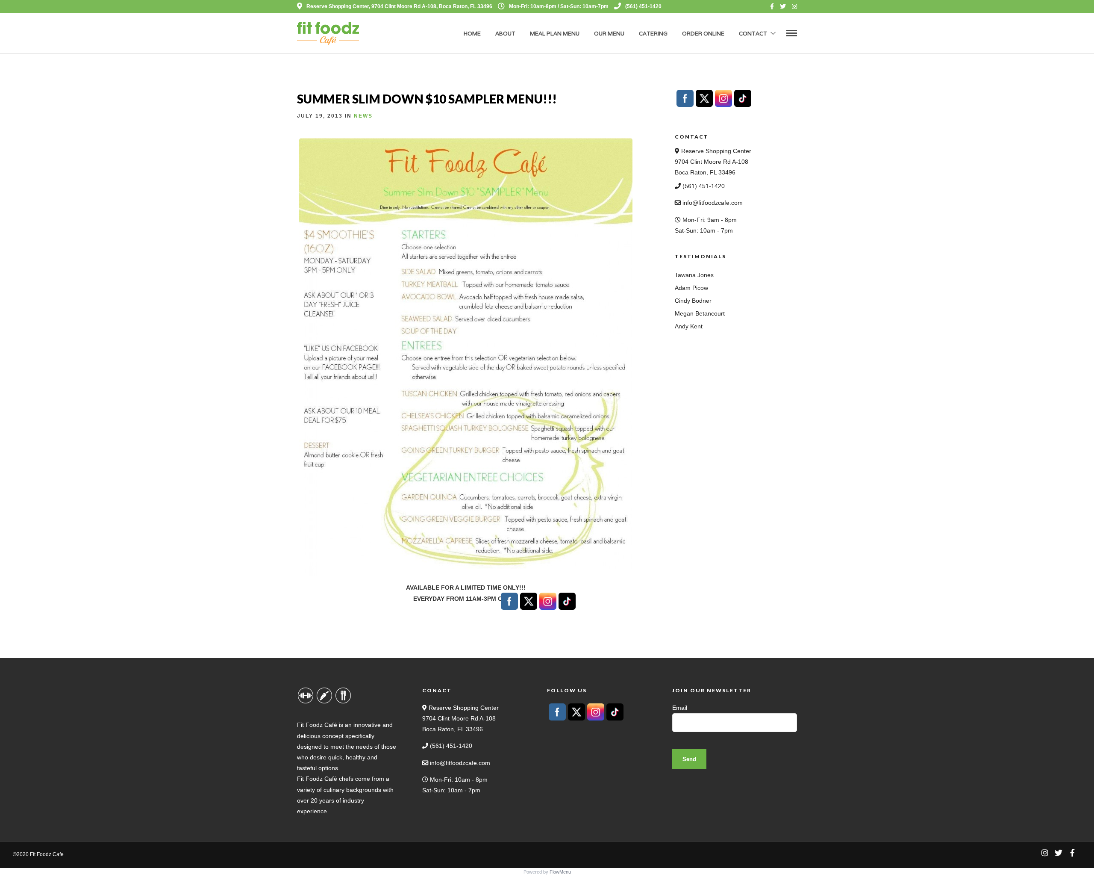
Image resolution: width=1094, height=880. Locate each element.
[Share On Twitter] (34, 862)
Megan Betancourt (700, 313)
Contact (753, 33)
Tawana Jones (694, 275)
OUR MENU (609, 33)
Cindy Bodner (693, 300)
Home (472, 33)
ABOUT (505, 33)
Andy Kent (689, 326)
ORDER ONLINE (703, 33)
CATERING (653, 33)
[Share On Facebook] (20, 862)
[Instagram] (794, 6)
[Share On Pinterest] (47, 862)
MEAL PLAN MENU (554, 33)
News (363, 116)
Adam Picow (691, 287)
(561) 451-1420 (643, 6)
